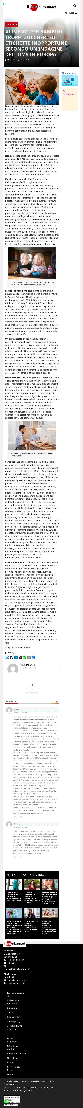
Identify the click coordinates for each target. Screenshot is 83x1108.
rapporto (35, 165)
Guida (50, 489)
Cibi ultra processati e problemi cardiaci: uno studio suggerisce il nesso (32, 897)
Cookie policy (13, 1021)
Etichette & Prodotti (12, 1048)
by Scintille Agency (11, 1105)
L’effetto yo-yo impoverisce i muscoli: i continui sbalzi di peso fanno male (13, 896)
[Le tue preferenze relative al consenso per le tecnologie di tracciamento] (4, 4)
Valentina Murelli (12, 60)
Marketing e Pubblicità (13, 1002)
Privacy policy (13, 1016)
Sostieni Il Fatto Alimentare (14, 1027)
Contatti (11, 1012)
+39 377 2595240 (17, 983)
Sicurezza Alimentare (12, 1040)
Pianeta (11, 1062)
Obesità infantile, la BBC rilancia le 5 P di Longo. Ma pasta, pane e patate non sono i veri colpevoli (50, 897)
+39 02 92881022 (17, 960)
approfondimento (14, 194)
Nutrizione (12, 1058)
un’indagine (21, 118)
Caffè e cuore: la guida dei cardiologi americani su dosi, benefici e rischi (31, 926)
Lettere (10, 1074)
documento (11, 210)
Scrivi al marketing (18, 980)
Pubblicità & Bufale (16, 1053)
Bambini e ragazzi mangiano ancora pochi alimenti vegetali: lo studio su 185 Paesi (50, 927)
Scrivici (12, 963)
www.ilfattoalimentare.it (18, 969)
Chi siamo (12, 1008)
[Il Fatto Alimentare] (41, 6)
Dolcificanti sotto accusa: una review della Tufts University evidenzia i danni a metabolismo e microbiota (14, 927)
